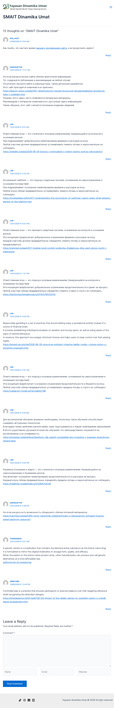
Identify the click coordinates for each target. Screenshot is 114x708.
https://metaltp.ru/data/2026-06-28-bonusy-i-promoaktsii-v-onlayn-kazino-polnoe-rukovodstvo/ (53, 151)
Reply (108, 55)
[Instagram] (24, 700)
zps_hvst (14, 38)
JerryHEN (14, 581)
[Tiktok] (20, 700)
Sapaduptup (16, 67)
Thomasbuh (16, 539)
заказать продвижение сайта (51, 48)
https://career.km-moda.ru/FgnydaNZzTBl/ (24, 391)
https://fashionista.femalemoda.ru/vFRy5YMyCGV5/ (29, 294)
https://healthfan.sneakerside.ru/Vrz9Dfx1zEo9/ (27, 483)
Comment (9, 633)
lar (11, 124)
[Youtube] (33, 700)
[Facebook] (29, 700)
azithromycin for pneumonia (17, 562)
